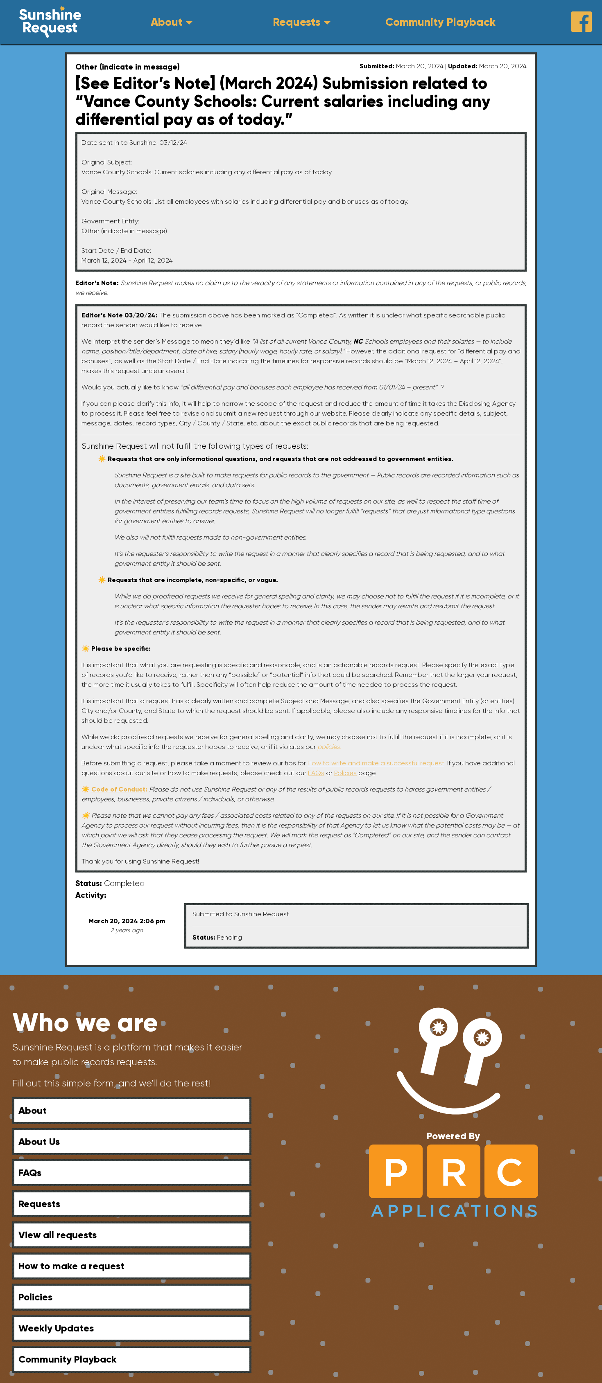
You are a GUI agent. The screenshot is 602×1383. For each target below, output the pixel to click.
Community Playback (440, 22)
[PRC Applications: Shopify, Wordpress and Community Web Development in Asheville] (453, 1180)
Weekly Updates (56, 1328)
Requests (297, 22)
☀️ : (115, 789)
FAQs (29, 1172)
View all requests (57, 1235)
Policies (35, 1297)
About (167, 22)
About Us (39, 1141)
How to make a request (71, 1266)
